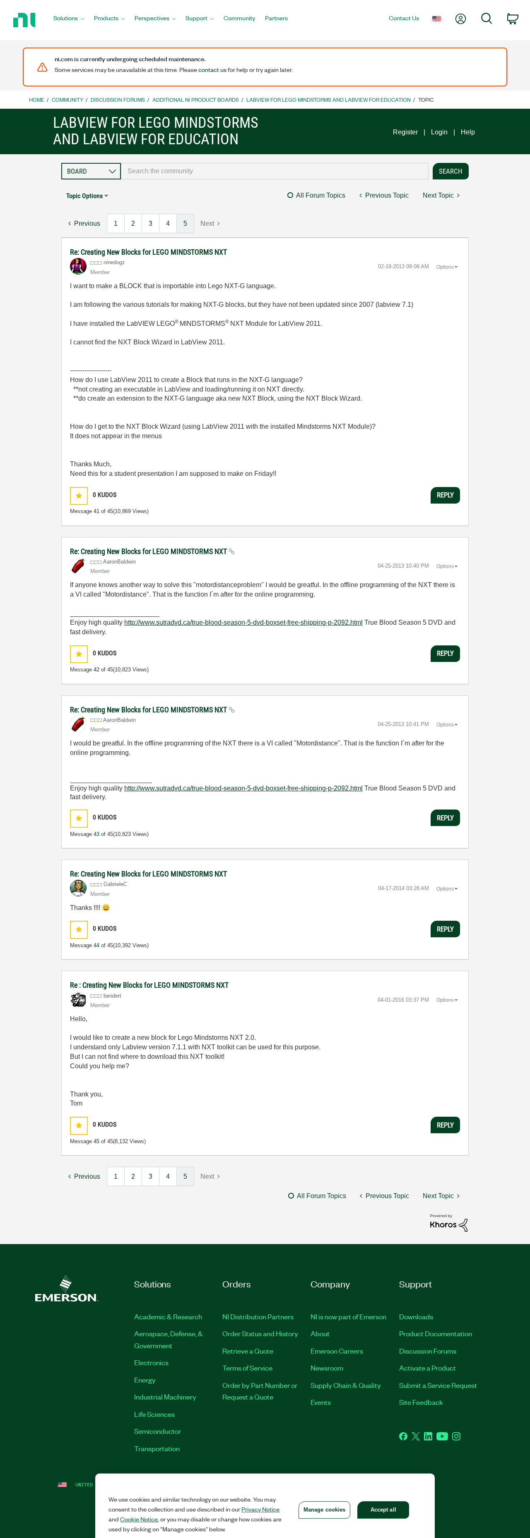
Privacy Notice (260, 1509)
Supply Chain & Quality (346, 1385)
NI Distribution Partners (258, 1316)
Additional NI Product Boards (195, 99)
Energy (145, 1379)
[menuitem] (68, 20)
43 (96, 834)
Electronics (151, 1362)
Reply (445, 495)
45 (96, 1141)
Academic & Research (168, 1316)
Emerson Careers (337, 1350)
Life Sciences (154, 1414)
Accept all (383, 1510)
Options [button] (445, 267)
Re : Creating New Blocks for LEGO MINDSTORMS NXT (149, 985)
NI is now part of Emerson (348, 1316)
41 (96, 511)
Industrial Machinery (165, 1396)
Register (405, 132)
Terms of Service (247, 1367)
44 (96, 945)
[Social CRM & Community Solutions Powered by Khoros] (448, 1222)
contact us (212, 69)
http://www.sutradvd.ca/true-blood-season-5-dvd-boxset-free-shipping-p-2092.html (243, 622)
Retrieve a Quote (247, 1350)
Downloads (416, 1316)
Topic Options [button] (84, 196)
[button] (78, 495)
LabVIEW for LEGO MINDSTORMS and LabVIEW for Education (328, 99)
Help (468, 132)
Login (439, 132)
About (320, 1333)
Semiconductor (157, 1430)
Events (321, 1402)
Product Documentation (435, 1333)
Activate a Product (427, 1367)
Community (67, 99)
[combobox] (275, 171)
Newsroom (327, 1367)
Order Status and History (260, 1333)
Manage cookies (325, 1510)
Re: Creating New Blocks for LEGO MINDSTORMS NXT (148, 252)
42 (96, 669)
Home (36, 99)
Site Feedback (421, 1402)
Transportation (157, 1448)
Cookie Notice (139, 1519)
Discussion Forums (118, 99)
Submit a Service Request (438, 1385)
